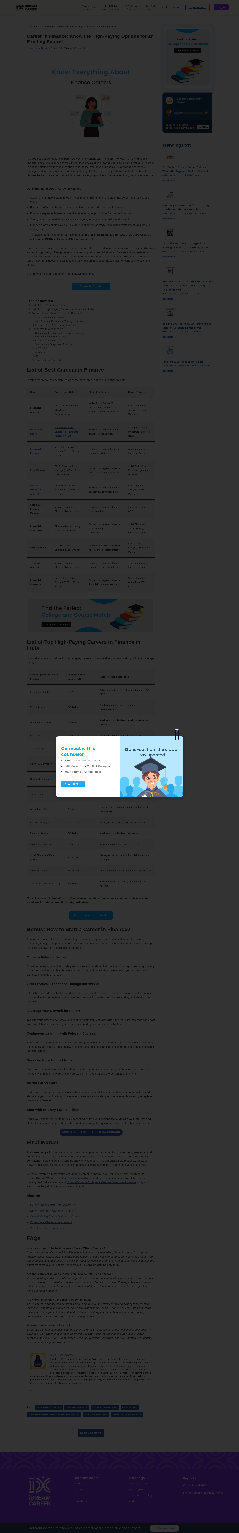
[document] (119, 766)
